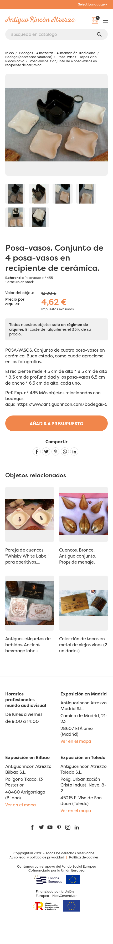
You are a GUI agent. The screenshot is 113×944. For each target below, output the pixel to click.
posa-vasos (87, 350)
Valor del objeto (19, 292)
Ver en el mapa (75, 741)
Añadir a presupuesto (56, 423)
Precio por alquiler (14, 302)
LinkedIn (76, 827)
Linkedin (74, 451)
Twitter (41, 827)
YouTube (50, 827)
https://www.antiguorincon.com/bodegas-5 (62, 404)
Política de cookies (84, 857)
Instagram (67, 827)
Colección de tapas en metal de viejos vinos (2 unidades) (83, 645)
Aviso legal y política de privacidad (36, 857)
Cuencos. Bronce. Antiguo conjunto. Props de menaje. (77, 556)
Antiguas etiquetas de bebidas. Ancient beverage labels (28, 645)
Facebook (32, 827)
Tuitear (46, 451)
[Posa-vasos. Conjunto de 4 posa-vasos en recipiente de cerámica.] (15, 194)
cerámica (14, 356)
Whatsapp (65, 451)
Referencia (14, 278)
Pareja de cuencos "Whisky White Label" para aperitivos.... (27, 556)
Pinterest (55, 451)
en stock (27, 282)
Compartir (36, 451)
